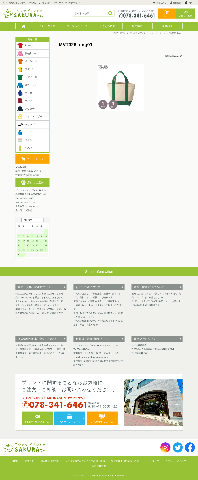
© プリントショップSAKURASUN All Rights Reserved (99, 475)
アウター (30, 108)
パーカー (30, 93)
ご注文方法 (20, 166)
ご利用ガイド (47, 26)
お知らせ (29, 461)
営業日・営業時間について (92, 338)
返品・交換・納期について (34, 287)
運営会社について (145, 338)
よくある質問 (107, 26)
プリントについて (77, 26)
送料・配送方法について (149, 287)
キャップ (30, 124)
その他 (28, 148)
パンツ (28, 100)
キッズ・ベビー (33, 116)
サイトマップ (152, 461)
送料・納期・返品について (28, 170)
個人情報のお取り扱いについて (37, 338)
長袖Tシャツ (32, 53)
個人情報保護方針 (50, 461)
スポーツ (30, 69)
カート (167, 16)
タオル (28, 140)
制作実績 (137, 26)
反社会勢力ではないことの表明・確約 (85, 461)
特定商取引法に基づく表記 (125, 461)
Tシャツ (29, 45)
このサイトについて (176, 461)
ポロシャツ (31, 61)
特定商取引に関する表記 (27, 174)
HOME (24, 26)
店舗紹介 (167, 26)
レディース (31, 77)
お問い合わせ (185, 16)
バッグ (28, 132)
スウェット (31, 85)
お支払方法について (88, 287)
